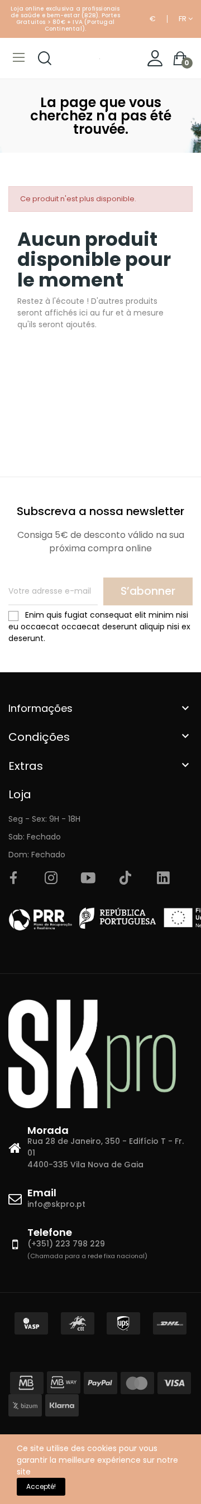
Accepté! (41, 1486)
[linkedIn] (163, 878)
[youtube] (88, 878)
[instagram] (51, 878)
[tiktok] (126, 878)
